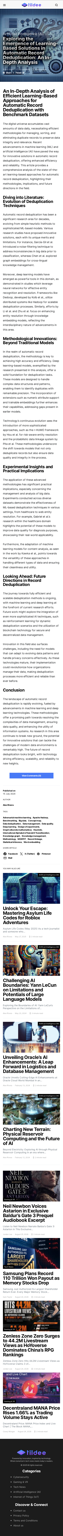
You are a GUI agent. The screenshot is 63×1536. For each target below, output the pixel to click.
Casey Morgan (9, 1431)
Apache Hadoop (40, 817)
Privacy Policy (21, 1515)
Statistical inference (12, 842)
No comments (24, 69)
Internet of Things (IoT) (26, 1496)
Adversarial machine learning (17, 817)
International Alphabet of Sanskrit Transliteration (26, 833)
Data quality (47, 823)
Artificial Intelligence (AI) (23, 34)
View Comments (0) (31, 775)
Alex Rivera (8, 805)
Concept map (34, 820)
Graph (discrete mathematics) (17, 830)
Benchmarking (10, 820)
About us (18, 1525)
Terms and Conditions (25, 1520)
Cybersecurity (21, 1477)
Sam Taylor (7, 1297)
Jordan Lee (7, 1234)
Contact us (19, 1510)
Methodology (9, 839)
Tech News (8, 1267)
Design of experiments (28, 826)
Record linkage (35, 839)
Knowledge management (34, 836)
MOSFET (22, 839)
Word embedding (32, 842)
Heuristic (37, 830)
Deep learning (9, 826)
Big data (22, 820)
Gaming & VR (9, 1199)
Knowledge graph (11, 836)
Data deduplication (12, 823)
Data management (31, 823)
